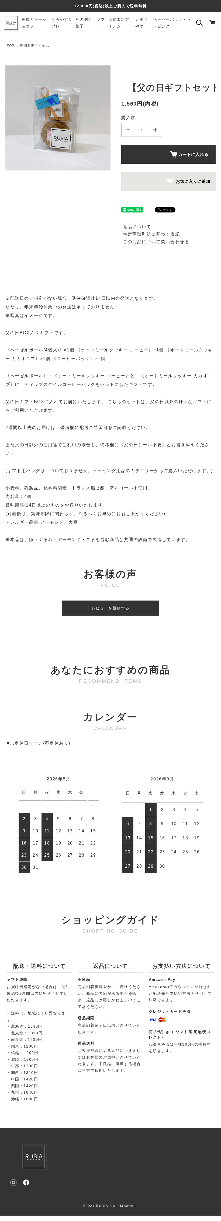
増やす (155, 130)
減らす (128, 130)
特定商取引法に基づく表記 (151, 234)
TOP (11, 46)
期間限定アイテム (34, 46)
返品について (137, 226)
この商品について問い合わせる (156, 241)
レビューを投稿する (110, 608)
